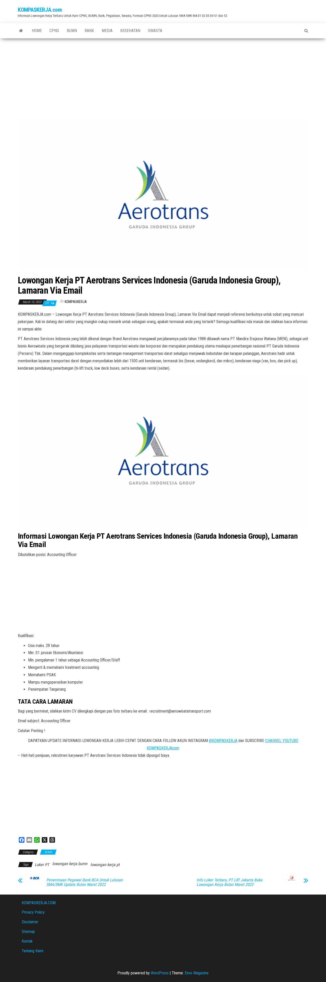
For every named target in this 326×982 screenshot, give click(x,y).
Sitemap (28, 931)
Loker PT (42, 864)
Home (37, 30)
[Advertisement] (163, 76)
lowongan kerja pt (105, 864)
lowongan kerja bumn (69, 863)
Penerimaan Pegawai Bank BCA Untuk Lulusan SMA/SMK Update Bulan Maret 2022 (84, 882)
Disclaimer (30, 921)
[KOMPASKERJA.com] (21, 30)
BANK (89, 30)
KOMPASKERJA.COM (39, 902)
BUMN (72, 30)
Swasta (155, 30)
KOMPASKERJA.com (40, 10)
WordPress (160, 973)
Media (107, 30)
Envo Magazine (197, 973)
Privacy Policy (33, 912)
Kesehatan (130, 30)
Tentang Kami (32, 950)
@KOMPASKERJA (223, 740)
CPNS (54, 30)
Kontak (27, 941)
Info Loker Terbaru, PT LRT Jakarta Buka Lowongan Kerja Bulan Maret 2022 (229, 882)
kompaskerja (76, 302)
